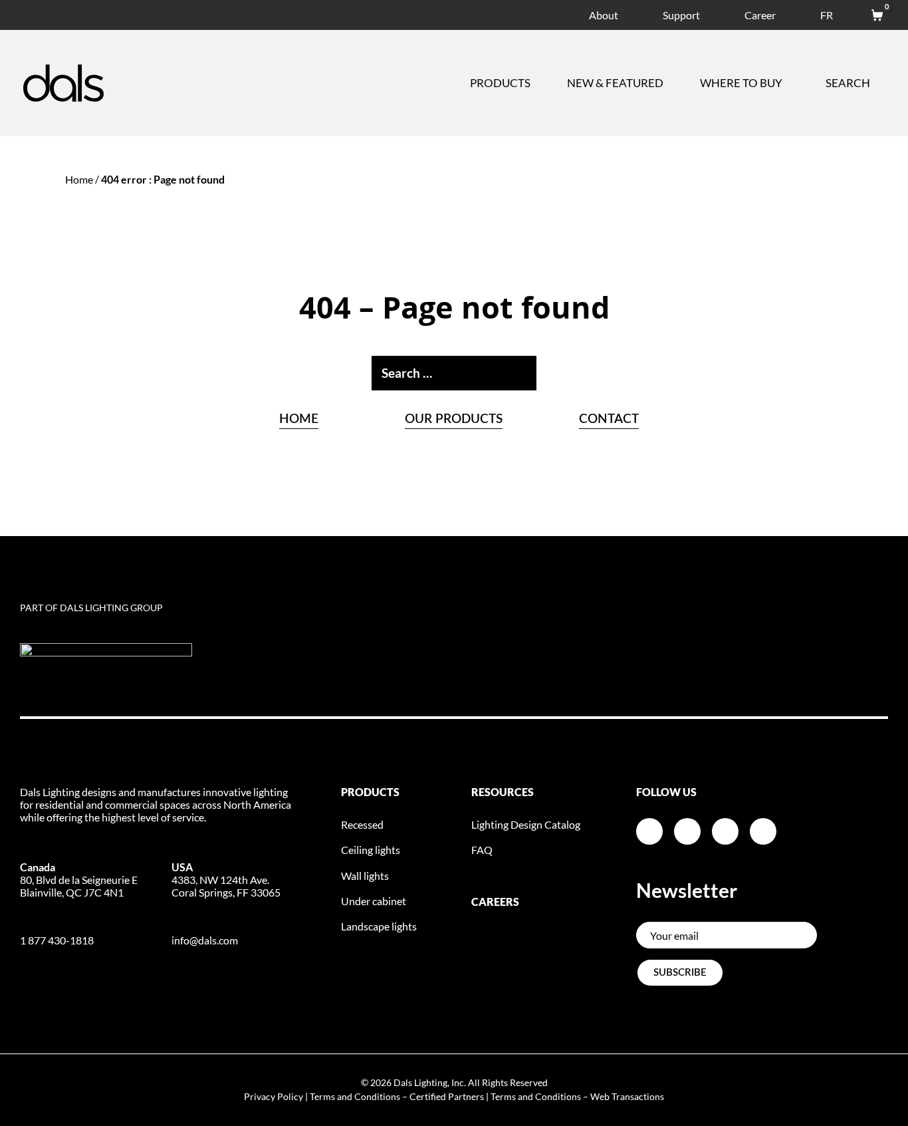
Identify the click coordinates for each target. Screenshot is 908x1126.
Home (79, 179)
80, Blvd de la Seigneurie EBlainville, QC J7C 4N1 (79, 880)
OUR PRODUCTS (454, 419)
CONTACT (609, 419)
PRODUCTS (370, 791)
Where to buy (741, 83)
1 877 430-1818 (57, 940)
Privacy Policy (273, 1096)
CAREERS (495, 901)
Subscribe (680, 973)
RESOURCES (502, 791)
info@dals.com (204, 940)
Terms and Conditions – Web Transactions (577, 1096)
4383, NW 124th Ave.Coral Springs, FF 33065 (226, 880)
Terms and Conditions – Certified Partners (397, 1096)
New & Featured (615, 83)
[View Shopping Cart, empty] (871, 13)
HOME (298, 419)
